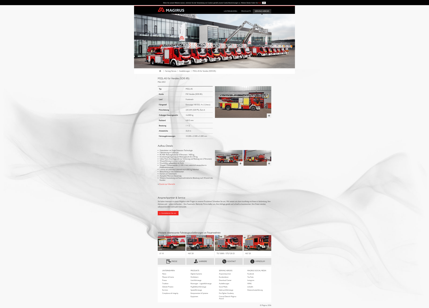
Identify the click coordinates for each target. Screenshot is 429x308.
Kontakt (231, 261)
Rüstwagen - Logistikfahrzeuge (201, 284)
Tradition (165, 284)
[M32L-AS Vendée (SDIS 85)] (243, 102)
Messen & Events (168, 277)
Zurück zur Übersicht (167, 184)
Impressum (260, 261)
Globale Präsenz (167, 287)
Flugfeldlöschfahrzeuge (198, 287)
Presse (174, 261)
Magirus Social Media (256, 271)
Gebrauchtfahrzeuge (226, 290)
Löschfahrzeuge (196, 280)
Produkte (246, 11)
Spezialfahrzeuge (196, 290)
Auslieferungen (184, 71)
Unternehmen (230, 11)
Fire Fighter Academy (226, 293)
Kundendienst (223, 277)
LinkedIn (250, 287)
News (164, 274)
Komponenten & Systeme (199, 293)
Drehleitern (195, 277)
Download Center (225, 280)
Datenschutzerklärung (255, 290)
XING (249, 284)
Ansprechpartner (225, 274)
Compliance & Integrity (170, 293)
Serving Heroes (262, 11)
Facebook (250, 274)
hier (259, 3)
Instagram (250, 280)
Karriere (203, 261)
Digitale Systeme (196, 274)
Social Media (223, 287)
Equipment (194, 296)
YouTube (250, 277)
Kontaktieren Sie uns (168, 213)
